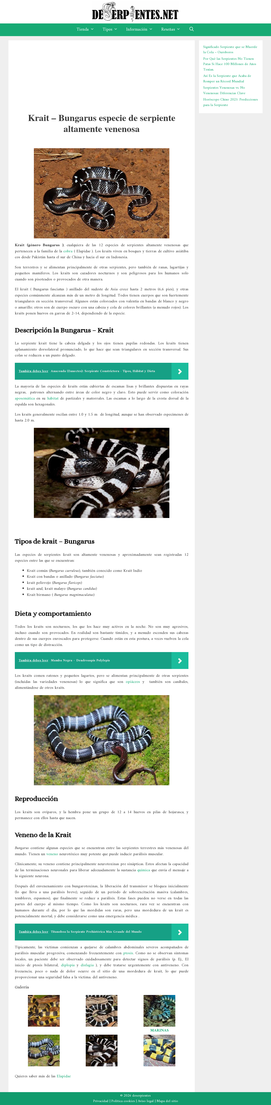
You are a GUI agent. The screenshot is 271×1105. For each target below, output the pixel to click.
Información (136, 29)
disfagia (88, 965)
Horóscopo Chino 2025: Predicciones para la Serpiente (230, 102)
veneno (52, 854)
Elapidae (64, 1076)
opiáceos (133, 681)
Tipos (107, 29)
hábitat (52, 398)
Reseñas (168, 29)
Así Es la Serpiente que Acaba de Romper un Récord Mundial (227, 79)
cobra (67, 251)
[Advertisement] (101, 74)
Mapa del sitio (167, 1101)
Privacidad (100, 1101)
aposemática (25, 398)
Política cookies (123, 1101)
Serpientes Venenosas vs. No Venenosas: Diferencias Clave (224, 91)
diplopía (69, 965)
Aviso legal (146, 1101)
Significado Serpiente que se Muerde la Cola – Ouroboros (230, 50)
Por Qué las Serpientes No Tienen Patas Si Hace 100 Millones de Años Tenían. (229, 64)
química (143, 870)
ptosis (128, 953)
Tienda (83, 29)
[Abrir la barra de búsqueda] (192, 29)
